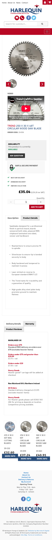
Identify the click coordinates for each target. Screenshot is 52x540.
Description (13, 218)
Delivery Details (13, 323)
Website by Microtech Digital (38, 531)
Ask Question (16, 155)
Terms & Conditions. (35, 535)
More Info (10, 456)
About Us (11, 3)
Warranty (29, 323)
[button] (8, 84)
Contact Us (26, 477)
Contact (25, 3)
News (18, 3)
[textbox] (20, 24)
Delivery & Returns (26, 479)
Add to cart (37, 207)
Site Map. (24, 535)
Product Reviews (14, 329)
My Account (26, 482)
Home (4, 3)
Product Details (30, 218)
